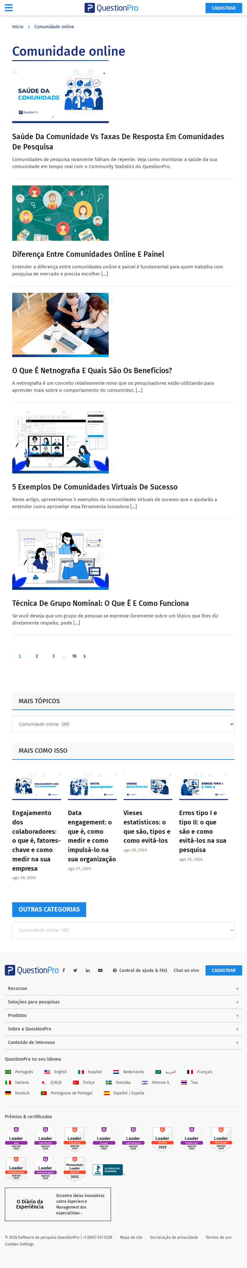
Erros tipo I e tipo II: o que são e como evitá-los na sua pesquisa (202, 831)
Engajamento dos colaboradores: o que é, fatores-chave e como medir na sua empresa (36, 840)
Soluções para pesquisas (34, 1002)
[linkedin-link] (88, 970)
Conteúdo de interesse (31, 1042)
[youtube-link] (100, 970)
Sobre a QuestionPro (29, 1029)
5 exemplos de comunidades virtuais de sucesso (95, 486)
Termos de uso (219, 1237)
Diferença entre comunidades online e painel (88, 254)
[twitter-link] (75, 970)
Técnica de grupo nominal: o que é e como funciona (100, 603)
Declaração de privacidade (174, 1237)
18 (77, 658)
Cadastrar (224, 8)
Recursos (17, 988)
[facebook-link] (63, 970)
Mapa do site (131, 1237)
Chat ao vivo (186, 970)
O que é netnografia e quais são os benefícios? (92, 370)
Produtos (17, 1015)
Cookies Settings (19, 1244)
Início (17, 27)
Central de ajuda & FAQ (143, 970)
